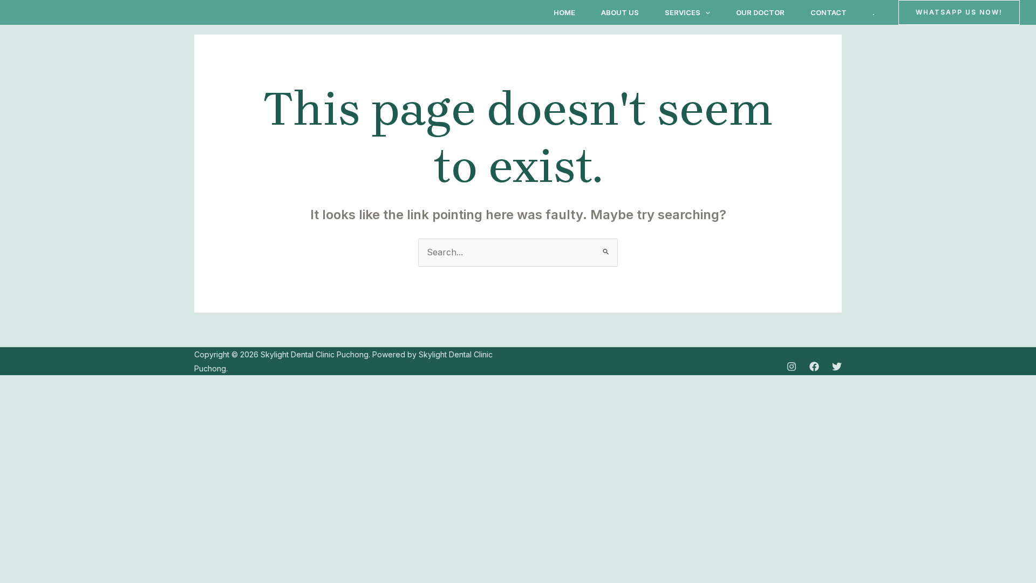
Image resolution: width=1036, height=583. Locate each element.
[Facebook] (814, 366)
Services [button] (682, 12)
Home (564, 12)
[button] (705, 12)
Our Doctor (760, 12)
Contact (828, 12)
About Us (620, 12)
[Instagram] (791, 366)
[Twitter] (837, 366)
